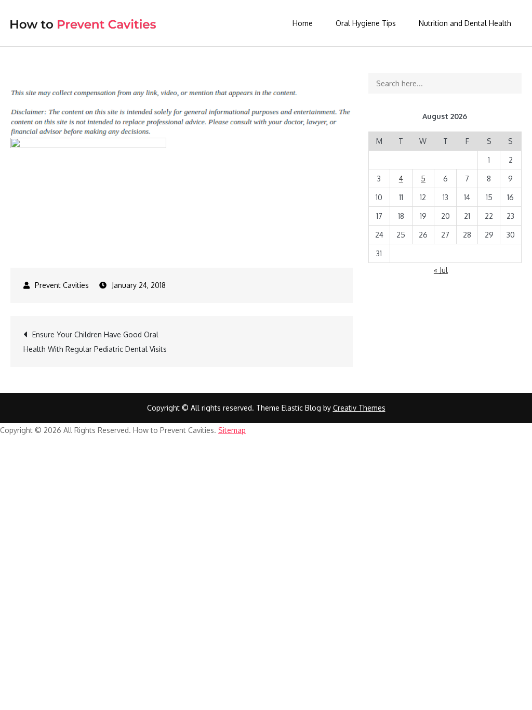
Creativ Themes (359, 407)
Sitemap (232, 430)
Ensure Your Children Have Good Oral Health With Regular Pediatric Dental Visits (95, 341)
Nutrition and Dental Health (465, 23)
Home (302, 23)
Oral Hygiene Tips (366, 23)
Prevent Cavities (62, 285)
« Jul (441, 270)
